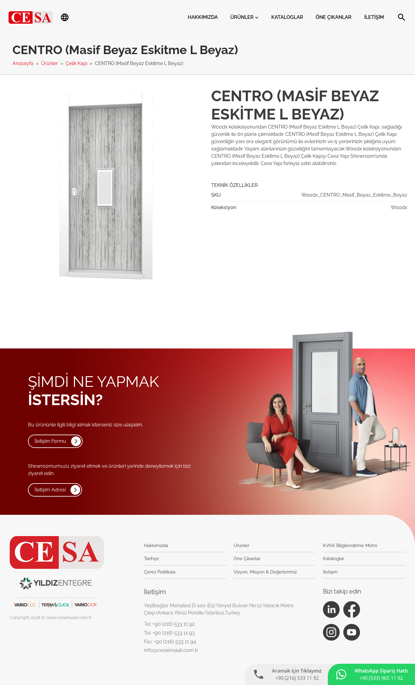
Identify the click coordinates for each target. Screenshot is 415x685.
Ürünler (242, 17)
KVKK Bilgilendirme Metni (350, 545)
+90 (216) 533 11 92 (174, 624)
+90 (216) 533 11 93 (174, 633)
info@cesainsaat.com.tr (171, 650)
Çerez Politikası (159, 572)
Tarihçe (151, 558)
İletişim (374, 17)
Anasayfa (23, 63)
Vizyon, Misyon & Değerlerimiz (265, 572)
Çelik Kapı (77, 63)
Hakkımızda (203, 17)
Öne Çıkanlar (334, 17)
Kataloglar (287, 17)
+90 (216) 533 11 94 (175, 642)
